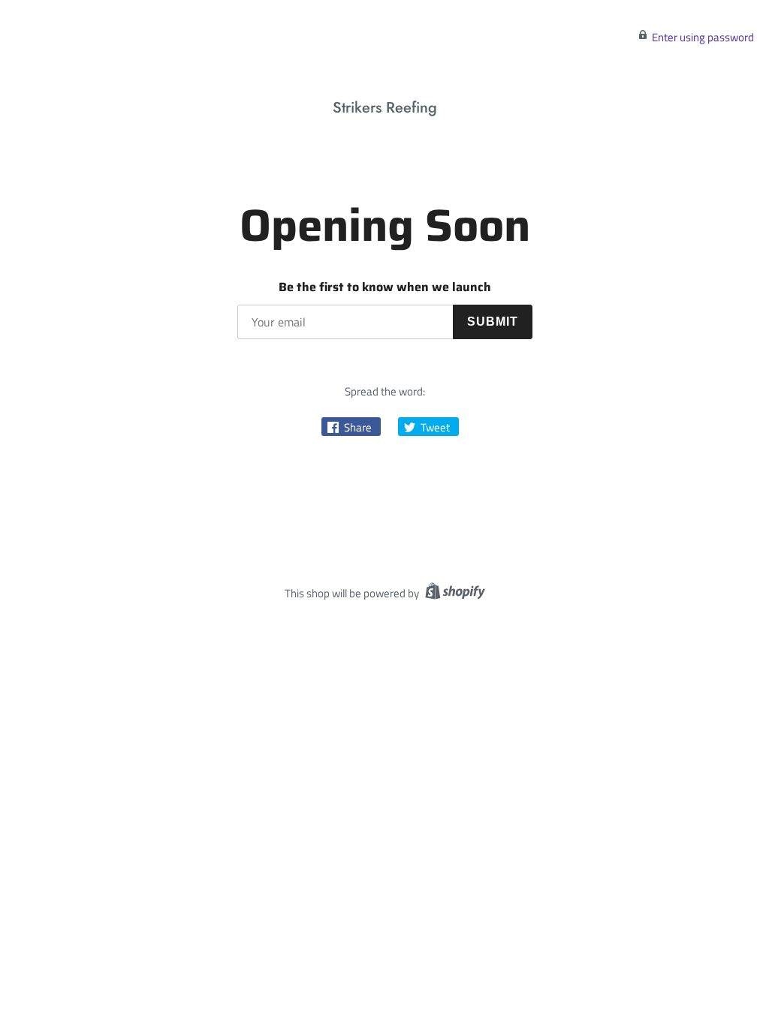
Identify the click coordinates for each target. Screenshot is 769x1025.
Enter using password (703, 37)
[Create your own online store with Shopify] (453, 593)
